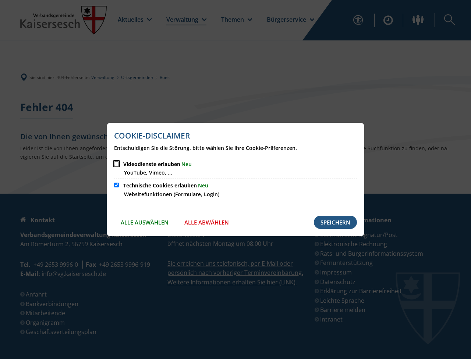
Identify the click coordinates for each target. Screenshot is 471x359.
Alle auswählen (145, 222)
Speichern (335, 222)
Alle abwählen (206, 222)
